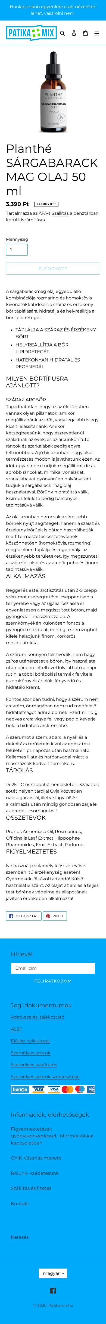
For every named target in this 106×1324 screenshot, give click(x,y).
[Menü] (96, 33)
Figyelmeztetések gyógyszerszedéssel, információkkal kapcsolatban (52, 1136)
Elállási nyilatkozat (30, 1040)
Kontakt (20, 1203)
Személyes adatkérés (34, 1064)
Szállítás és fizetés (31, 1188)
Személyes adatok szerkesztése (45, 1076)
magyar (51, 1273)
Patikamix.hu (60, 1305)
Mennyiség (17, 239)
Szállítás (60, 213)
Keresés (20, 1237)
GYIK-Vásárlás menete (36, 1158)
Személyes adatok (31, 1052)
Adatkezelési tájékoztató (37, 1017)
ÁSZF (16, 1029)
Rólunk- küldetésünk (35, 1173)
